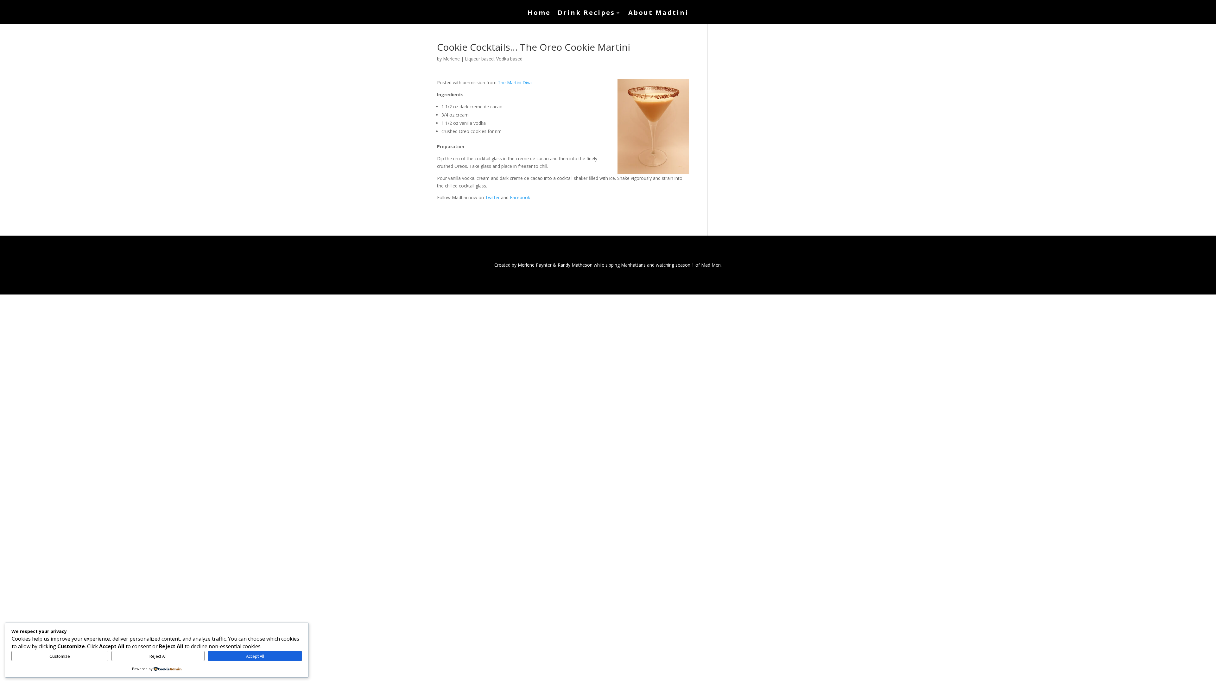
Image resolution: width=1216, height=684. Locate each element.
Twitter (492, 197)
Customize (59, 656)
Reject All (158, 656)
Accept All (255, 656)
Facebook (520, 197)
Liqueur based (479, 59)
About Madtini (658, 13)
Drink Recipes (586, 13)
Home (539, 13)
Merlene (451, 59)
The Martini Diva (515, 82)
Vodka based (509, 59)
